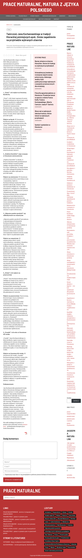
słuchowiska (71, 477)
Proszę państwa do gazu (52, 538)
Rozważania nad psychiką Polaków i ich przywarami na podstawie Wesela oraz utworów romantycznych (71, 239)
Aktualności (71, 460)
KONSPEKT (62, 16)
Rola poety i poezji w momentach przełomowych (71, 366)
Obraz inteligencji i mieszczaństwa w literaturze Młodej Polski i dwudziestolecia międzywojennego (71, 269)
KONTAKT (56, 19)
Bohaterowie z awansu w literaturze (71, 207)
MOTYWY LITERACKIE (45, 19)
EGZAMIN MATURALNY (29, 19)
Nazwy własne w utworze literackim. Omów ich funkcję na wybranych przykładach (45, 63)
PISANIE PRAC (8, 516)
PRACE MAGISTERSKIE (10, 512)
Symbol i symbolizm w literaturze (71, 144)
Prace (8, 29)
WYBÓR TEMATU (34, 16)
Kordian (73, 518)
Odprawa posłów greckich (53, 528)
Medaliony (65, 522)
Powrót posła (64, 534)
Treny (46, 547)
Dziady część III (49, 515)
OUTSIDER (6, 542)
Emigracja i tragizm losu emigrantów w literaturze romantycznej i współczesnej (71, 387)
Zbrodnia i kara (61, 547)
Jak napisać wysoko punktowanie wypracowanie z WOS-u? (71, 447)
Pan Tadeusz (48, 534)
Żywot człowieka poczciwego (53, 550)
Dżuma (58, 515)
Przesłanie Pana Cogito (52, 541)
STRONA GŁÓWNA (10, 16)
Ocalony (70, 525)
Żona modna (71, 547)
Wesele (52, 547)
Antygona (48, 512)
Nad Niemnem (61, 525)
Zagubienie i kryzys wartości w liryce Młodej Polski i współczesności (71, 303)
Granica (64, 515)
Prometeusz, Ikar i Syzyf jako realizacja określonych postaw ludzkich (71, 197)
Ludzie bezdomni (55, 522)
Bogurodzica (56, 512)
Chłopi (64, 512)
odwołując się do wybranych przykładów (57, 531)
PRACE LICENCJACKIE (10, 528)
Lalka (46, 522)
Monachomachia (50, 525)
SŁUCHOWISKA (8, 545)
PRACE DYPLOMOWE (9, 524)
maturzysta (38, 68)
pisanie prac (71, 38)
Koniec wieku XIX (50, 518)
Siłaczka (73, 544)
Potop (56, 534)
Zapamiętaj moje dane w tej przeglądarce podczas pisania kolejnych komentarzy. (31, 474)
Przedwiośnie (65, 538)
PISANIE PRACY (23, 16)
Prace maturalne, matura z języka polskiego (41, 7)
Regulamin (70, 458)
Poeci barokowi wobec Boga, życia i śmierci (71, 215)
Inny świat (72, 515)
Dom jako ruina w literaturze (70, 342)
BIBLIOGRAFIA (72, 16)
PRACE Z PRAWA (8, 519)
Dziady (70, 512)
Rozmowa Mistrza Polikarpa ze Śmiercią (57, 544)
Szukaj (69, 398)
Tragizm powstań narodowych (71, 178)
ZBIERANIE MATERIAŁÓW (49, 16)
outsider (69, 475)
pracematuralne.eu (46, 555)
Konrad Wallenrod (63, 518)
